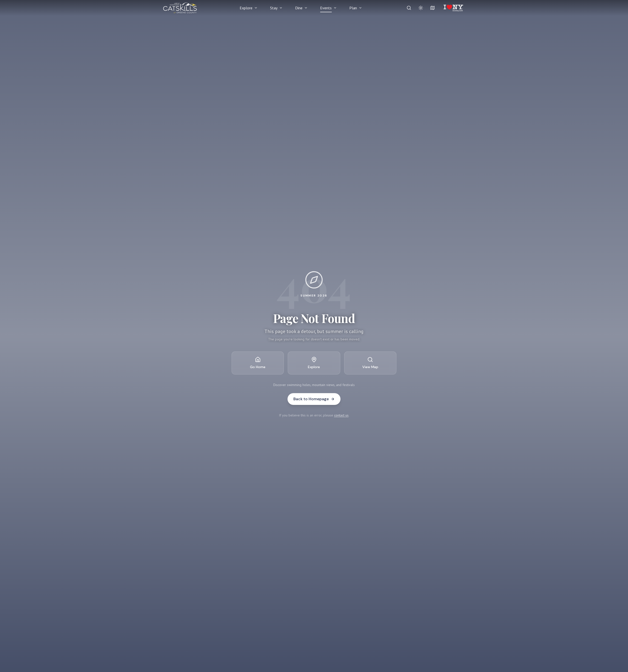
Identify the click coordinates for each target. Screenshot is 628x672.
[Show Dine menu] (306, 8)
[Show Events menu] (335, 8)
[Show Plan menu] (360, 8)
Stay (273, 7)
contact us (341, 415)
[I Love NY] (453, 7)
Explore (246, 7)
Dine (298, 7)
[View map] (432, 7)
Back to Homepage (311, 398)
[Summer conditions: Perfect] (420, 7)
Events (326, 7)
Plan (353, 7)
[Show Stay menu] (281, 8)
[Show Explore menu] (256, 8)
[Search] (409, 7)
